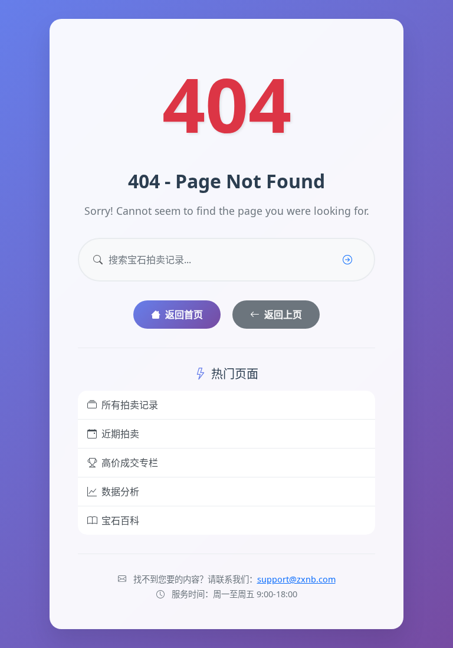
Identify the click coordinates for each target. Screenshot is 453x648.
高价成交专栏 (129, 462)
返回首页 (184, 314)
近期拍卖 (120, 433)
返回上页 (283, 314)
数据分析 (120, 491)
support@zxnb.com (296, 579)
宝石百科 (120, 520)
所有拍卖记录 (129, 404)
